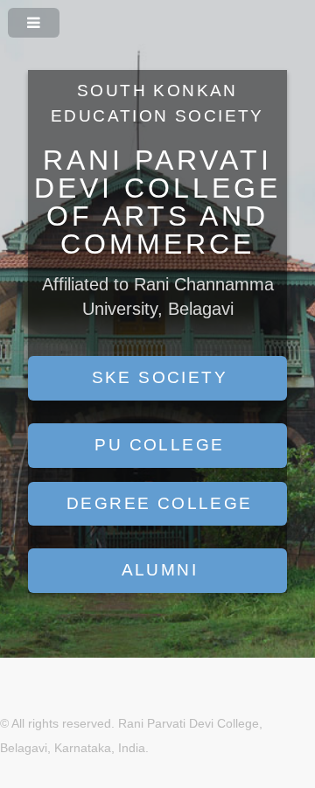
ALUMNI (160, 570)
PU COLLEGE (159, 445)
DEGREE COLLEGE (159, 503)
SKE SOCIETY (160, 377)
